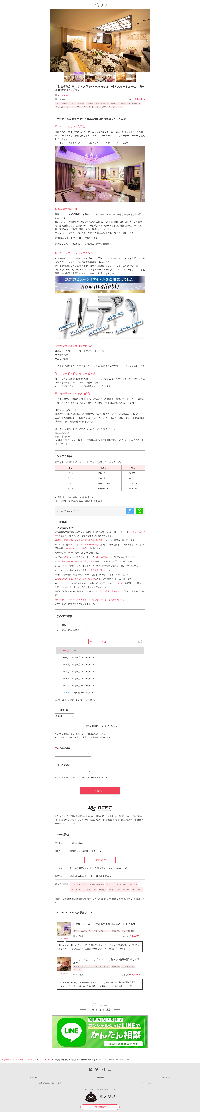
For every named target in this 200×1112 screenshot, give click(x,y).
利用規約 (100, 1077)
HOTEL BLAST (63, 95)
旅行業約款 (166, 1077)
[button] (147, 40)
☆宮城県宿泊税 (62, 432)
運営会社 (33, 1077)
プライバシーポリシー (150, 1083)
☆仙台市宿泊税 (62, 436)
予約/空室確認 (100, 1107)
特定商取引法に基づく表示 (50, 1083)
